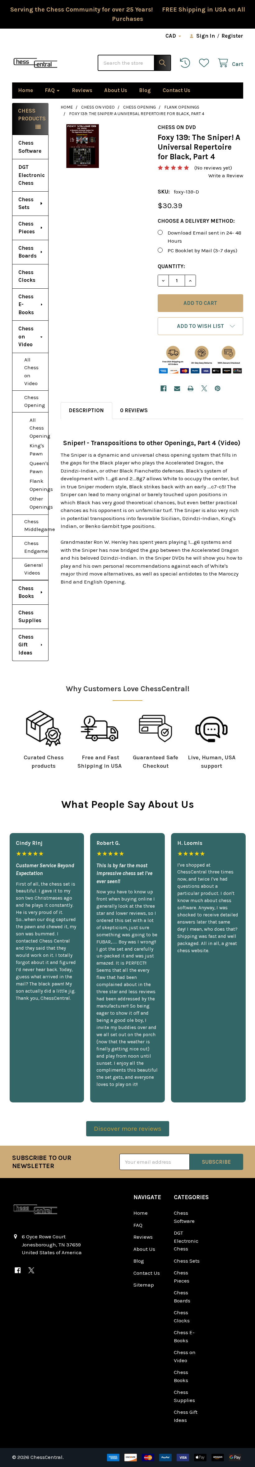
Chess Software (29, 147)
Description (86, 410)
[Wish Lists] (205, 63)
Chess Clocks (26, 276)
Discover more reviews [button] (127, 1128)
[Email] (177, 388)
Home (25, 90)
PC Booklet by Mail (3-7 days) (202, 250)
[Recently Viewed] (186, 63)
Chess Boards (27, 252)
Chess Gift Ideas (26, 645)
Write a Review (225, 175)
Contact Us (176, 90)
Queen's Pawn (39, 467)
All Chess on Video (31, 371)
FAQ (50, 90)
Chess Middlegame (36, 525)
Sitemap (143, 1285)
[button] (200, 326)
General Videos (33, 569)
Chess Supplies (29, 616)
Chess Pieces (26, 228)
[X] (204, 388)
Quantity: (171, 266)
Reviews (82, 90)
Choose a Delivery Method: (196, 221)
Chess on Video (26, 336)
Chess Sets (26, 203)
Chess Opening (34, 401)
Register (232, 36)
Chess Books (26, 592)
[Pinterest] (217, 388)
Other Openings (39, 503)
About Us (115, 90)
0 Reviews (134, 410)
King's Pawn (37, 449)
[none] (82, 146)
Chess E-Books (26, 304)
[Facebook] (163, 388)
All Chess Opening (39, 428)
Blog (145, 90)
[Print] (190, 388)
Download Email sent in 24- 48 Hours (204, 237)
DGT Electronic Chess (31, 175)
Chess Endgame (36, 547)
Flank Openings (39, 485)
